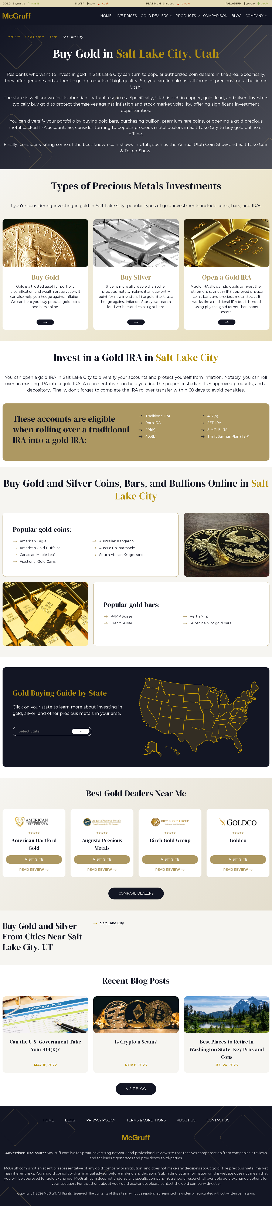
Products (186, 16)
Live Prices (126, 16)
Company (254, 16)
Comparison (215, 16)
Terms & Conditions (146, 1120)
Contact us (218, 1120)
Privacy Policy (100, 1120)
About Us (186, 1120)
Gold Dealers (154, 16)
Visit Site (34, 859)
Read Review (32, 869)
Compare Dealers (136, 893)
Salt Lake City (112, 923)
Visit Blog (136, 1089)
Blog (236, 16)
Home (106, 16)
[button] (52, 731)
